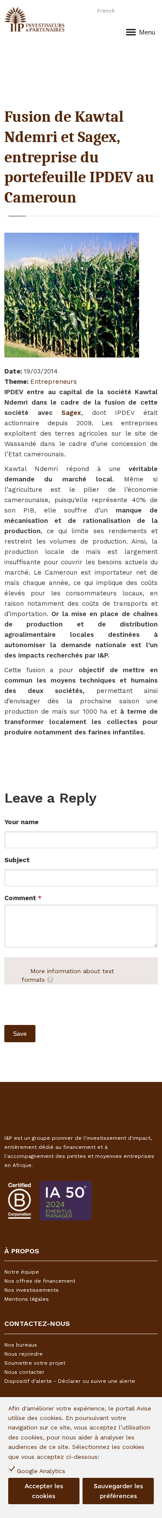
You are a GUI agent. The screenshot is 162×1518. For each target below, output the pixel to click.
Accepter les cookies (44, 1490)
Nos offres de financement (39, 1281)
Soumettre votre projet (34, 1363)
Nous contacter (24, 1372)
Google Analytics (41, 1470)
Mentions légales (26, 1299)
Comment (22, 898)
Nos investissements (31, 1290)
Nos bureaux (20, 1345)
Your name (21, 822)
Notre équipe (21, 1272)
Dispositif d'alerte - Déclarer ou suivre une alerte (69, 1381)
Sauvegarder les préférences (118, 1490)
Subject (17, 860)
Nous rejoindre (23, 1354)
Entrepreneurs (53, 382)
